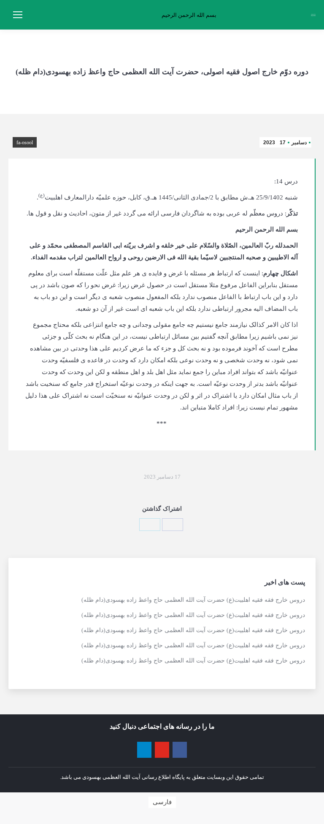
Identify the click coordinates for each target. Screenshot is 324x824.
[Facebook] (172, 524)
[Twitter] (149, 524)
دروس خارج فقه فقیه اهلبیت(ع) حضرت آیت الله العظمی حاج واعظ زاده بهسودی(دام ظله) (193, 600)
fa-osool (24, 142)
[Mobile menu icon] (18, 15)
